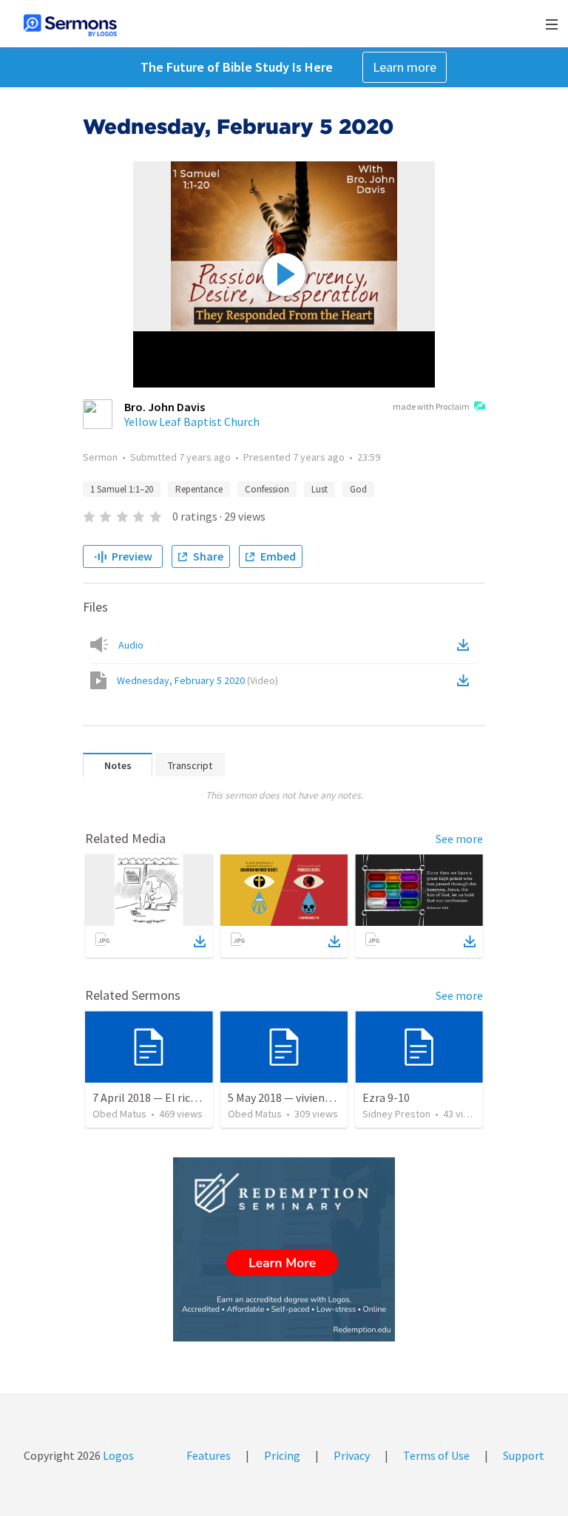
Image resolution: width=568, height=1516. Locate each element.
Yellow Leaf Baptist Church (192, 421)
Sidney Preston (396, 1113)
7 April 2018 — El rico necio (159, 1097)
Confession (267, 489)
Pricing (282, 1455)
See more (459, 838)
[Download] (200, 941)
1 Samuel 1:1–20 (121, 489)
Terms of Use (436, 1455)
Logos (117, 1455)
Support (523, 1455)
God (358, 489)
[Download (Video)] (466, 680)
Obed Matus (119, 1113)
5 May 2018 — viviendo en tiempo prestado (334, 1097)
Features (208, 1455)
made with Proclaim (431, 406)
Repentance (199, 489)
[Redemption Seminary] (284, 1249)
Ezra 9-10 (386, 1097)
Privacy (352, 1455)
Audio (130, 645)
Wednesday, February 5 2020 (197, 680)
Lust (319, 489)
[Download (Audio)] (466, 645)
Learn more (404, 66)
